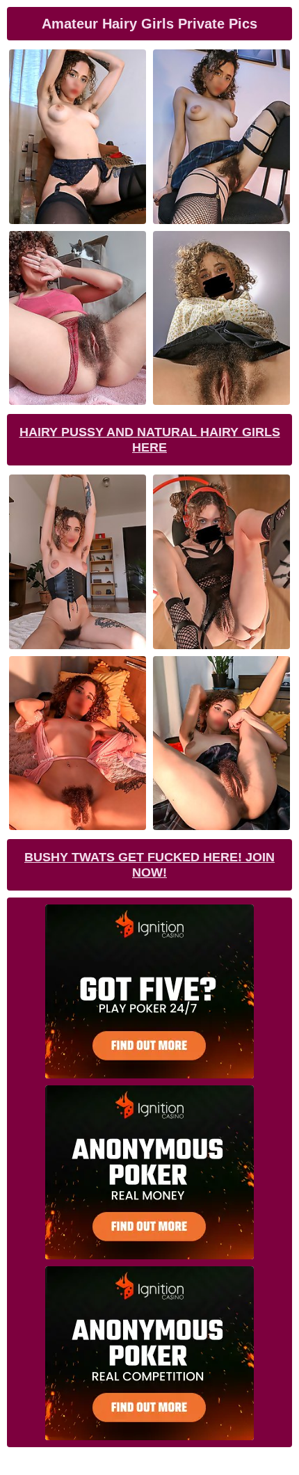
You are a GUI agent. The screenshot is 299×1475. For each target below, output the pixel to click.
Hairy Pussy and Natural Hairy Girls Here (149, 439)
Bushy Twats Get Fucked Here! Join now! (149, 864)
